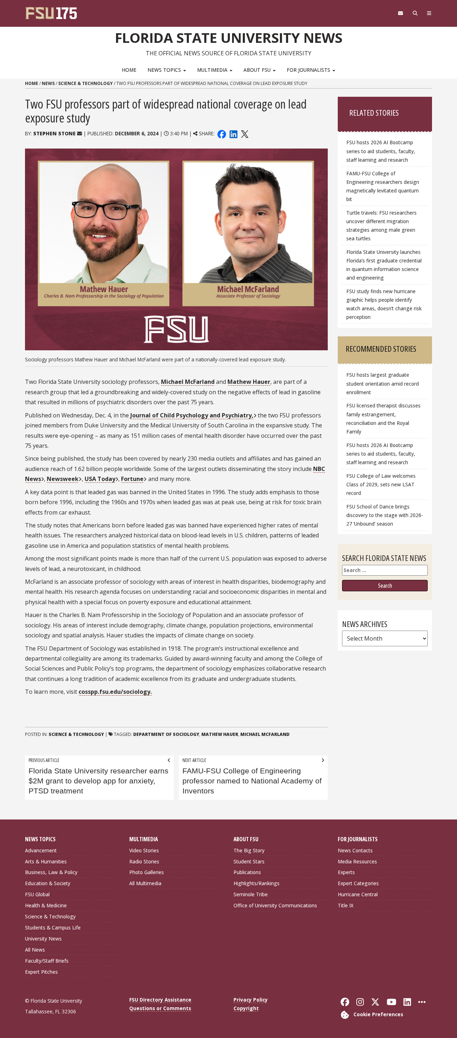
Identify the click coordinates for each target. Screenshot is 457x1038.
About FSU (257, 69)
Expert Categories (358, 883)
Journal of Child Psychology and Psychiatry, (191, 415)
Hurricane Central (358, 894)
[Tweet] (244, 133)
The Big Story (249, 850)
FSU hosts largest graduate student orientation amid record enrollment (382, 383)
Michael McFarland (188, 382)
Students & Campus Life (53, 927)
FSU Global (37, 894)
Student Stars (249, 861)
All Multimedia (145, 883)
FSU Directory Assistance (160, 999)
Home (129, 69)
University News (43, 938)
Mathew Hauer (248, 382)
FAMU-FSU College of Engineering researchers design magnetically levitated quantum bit (382, 186)
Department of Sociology (166, 734)
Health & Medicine (46, 905)
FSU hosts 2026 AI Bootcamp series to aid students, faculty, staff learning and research (380, 151)
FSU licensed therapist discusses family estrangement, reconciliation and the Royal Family (383, 418)
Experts (346, 872)
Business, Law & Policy (51, 872)
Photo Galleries (146, 872)
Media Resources (357, 861)
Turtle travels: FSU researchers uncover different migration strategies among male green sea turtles (381, 225)
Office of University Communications (275, 905)
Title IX (345, 905)
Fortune (132, 479)
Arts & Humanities (46, 861)
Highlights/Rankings (256, 883)
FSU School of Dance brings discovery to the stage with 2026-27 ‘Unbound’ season (384, 515)
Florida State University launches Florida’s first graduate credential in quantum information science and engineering (384, 265)
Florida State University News (228, 37)
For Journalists (309, 69)
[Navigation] (429, 13)
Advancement (41, 850)
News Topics (164, 69)
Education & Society (47, 883)
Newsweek (63, 479)
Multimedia (213, 69)
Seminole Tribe (250, 894)
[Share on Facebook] (221, 133)
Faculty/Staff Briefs (47, 960)
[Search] (415, 13)
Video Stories (144, 850)
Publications (247, 872)
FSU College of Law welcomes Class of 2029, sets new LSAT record (381, 484)
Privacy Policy (250, 999)
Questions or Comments (160, 1008)
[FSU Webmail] (400, 13)
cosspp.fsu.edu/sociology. (115, 692)
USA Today (100, 479)
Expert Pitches (41, 971)
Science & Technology (85, 83)
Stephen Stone (54, 133)
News (48, 83)
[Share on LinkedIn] (233, 133)
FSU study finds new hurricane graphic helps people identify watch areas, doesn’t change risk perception (384, 304)
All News (35, 949)
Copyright (246, 1008)
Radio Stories (144, 861)
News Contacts (355, 850)
